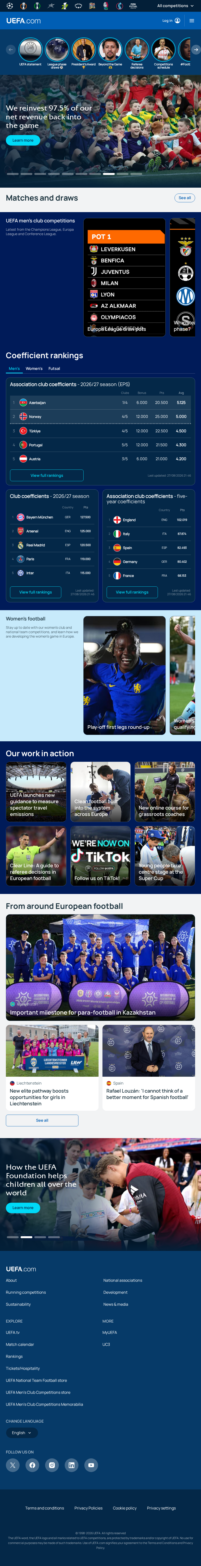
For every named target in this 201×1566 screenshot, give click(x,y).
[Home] (21, 1315)
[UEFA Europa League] (23, 5)
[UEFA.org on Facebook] (32, 1517)
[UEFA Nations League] (92, 5)
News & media (115, 1350)
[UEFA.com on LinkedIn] (71, 1517)
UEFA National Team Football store (36, 1426)
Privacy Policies (88, 1554)
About (11, 1326)
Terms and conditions (44, 1554)
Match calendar (20, 1391)
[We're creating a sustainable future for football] (100, 131)
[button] (190, 20)
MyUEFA (109, 1379)
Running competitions (26, 1338)
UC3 (106, 1391)
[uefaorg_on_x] (13, 1517)
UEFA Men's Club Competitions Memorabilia (44, 1450)
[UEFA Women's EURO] (120, 5)
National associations (122, 1326)
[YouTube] (91, 1517)
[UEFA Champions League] (10, 5)
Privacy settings (161, 1554)
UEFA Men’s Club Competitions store (38, 1438)
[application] (100, 1241)
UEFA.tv (13, 1379)
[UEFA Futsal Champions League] (51, 5)
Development (115, 1338)
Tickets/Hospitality (23, 1414)
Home (23, 20)
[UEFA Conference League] (37, 5)
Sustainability (18, 1350)
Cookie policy (125, 1554)
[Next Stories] (196, 50)
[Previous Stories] (11, 50)
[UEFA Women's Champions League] (78, 5)
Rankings (14, 1403)
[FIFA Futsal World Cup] (133, 5)
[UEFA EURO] (106, 5)
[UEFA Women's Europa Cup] (65, 5)
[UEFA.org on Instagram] (52, 1517)
